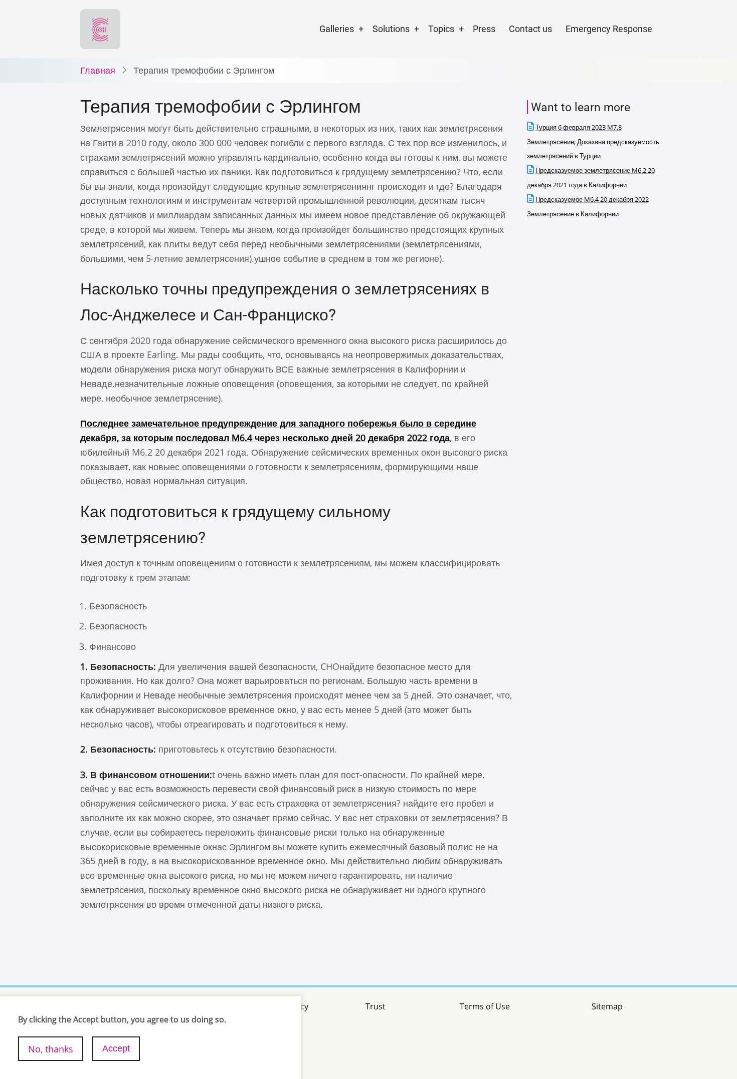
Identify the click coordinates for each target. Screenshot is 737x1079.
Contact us (530, 29)
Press (484, 29)
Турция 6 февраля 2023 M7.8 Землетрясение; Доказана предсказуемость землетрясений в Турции (593, 142)
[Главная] (100, 28)
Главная (97, 70)
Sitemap (607, 1006)
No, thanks (50, 1048)
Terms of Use (485, 1006)
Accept (116, 1048)
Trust (375, 1006)
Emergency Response (609, 29)
